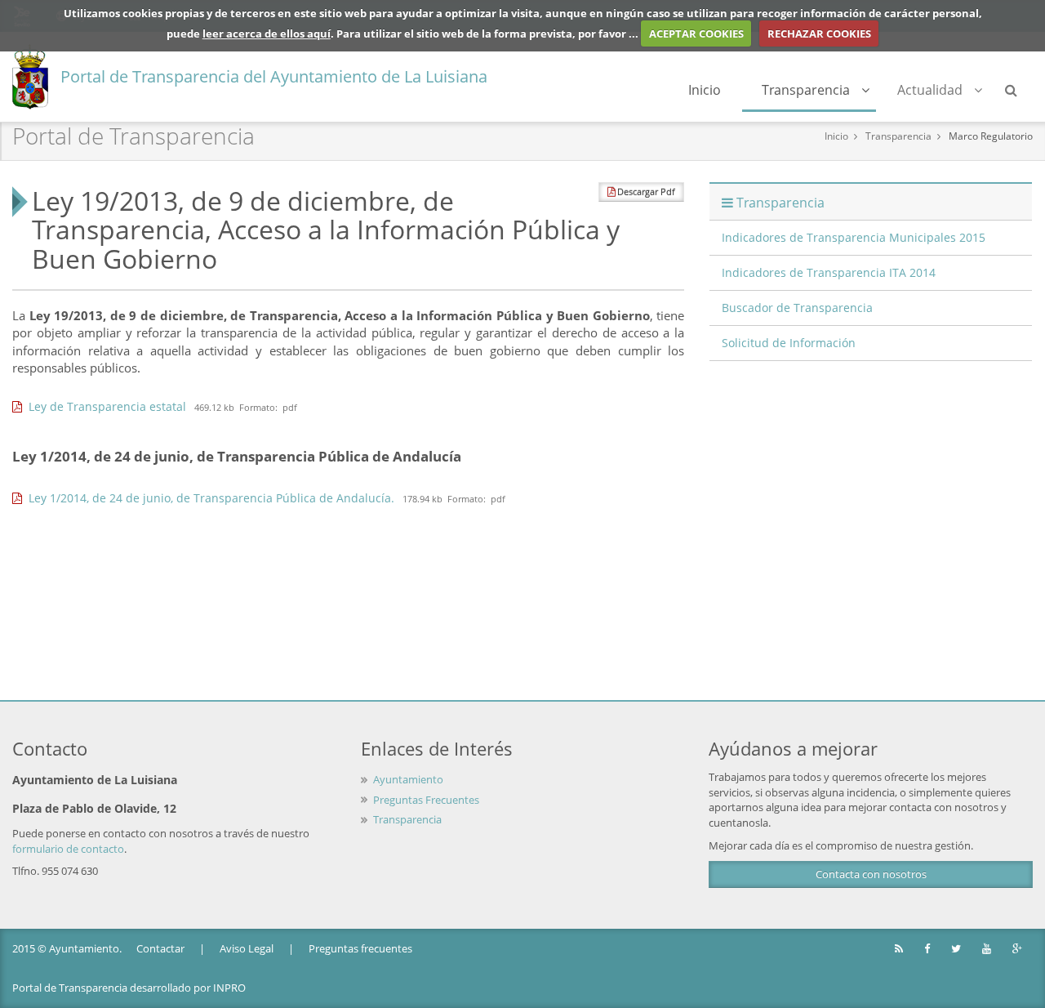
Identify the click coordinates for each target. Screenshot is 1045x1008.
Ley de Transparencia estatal (104, 406)
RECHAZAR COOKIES (819, 33)
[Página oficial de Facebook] (928, 949)
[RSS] (900, 949)
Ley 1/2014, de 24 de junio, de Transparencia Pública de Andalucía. (208, 498)
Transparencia (806, 90)
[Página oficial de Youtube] (988, 949)
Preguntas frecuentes (360, 948)
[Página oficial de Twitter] (957, 949)
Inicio (704, 90)
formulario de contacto (68, 848)
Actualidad (930, 90)
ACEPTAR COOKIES (696, 33)
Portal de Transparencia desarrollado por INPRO (129, 987)
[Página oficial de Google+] (1018, 949)
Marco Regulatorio (991, 136)
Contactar (160, 948)
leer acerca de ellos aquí (266, 33)
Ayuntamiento (408, 779)
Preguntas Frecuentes (426, 799)
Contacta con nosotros (871, 874)
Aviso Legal (246, 948)
